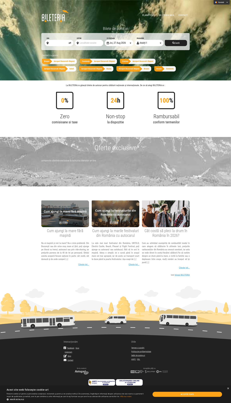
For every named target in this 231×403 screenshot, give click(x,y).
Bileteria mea (166, 15)
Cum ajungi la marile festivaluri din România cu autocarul (115, 233)
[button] (77, 399)
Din (48, 38)
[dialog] (115, 394)
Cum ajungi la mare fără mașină (65, 233)
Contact (183, 15)
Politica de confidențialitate (141, 351)
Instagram (68, 352)
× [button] (228, 388)
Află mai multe (126, 396)
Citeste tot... (83, 264)
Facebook (70, 348)
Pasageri (140, 38)
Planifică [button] (147, 15)
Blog (69, 356)
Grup (77, 348)
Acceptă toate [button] (187, 394)
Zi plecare (111, 38)
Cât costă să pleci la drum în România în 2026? (166, 233)
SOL (138, 359)
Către (79, 38)
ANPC (133, 359)
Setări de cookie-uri (138, 355)
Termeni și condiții (137, 348)
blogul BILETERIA (182, 275)
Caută (177, 43)
